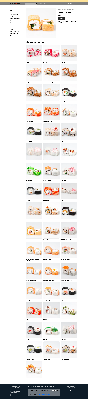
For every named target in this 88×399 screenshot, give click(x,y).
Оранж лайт (46, 200)
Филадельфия (47, 259)
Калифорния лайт (48, 121)
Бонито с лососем (66, 82)
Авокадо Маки (30, 359)
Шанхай (28, 339)
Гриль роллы (13, 22)
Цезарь (63, 319)
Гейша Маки (64, 101)
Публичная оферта (49, 386)
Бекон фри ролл (30, 379)
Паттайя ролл (29, 220)
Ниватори (63, 180)
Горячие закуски (14, 33)
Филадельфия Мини (66, 280)
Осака (62, 200)
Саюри (45, 220)
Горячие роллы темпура (15, 18)
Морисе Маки (47, 180)
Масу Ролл (29, 180)
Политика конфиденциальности (35, 386)
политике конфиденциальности (43, 394)
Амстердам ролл (65, 359)
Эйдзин (45, 339)
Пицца (11, 20)
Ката (44, 141)
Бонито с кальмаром (49, 82)
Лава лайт (63, 339)
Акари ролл (46, 359)
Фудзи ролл (64, 300)
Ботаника (45, 101)
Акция (11, 16)
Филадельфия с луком (32, 300)
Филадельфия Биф (66, 259)
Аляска (63, 62)
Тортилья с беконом (31, 239)
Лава (27, 160)
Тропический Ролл (66, 239)
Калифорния (29, 121)
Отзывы (12, 10)
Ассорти (28, 82)
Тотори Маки (46, 239)
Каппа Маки (29, 141)
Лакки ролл (64, 161)
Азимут (28, 62)
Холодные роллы (14, 14)
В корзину (61, 18)
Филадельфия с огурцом (50, 300)
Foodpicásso (14, 392)
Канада (63, 121)
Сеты (11, 29)
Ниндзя (28, 200)
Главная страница (61, 9)
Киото (62, 141)
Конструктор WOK (14, 31)
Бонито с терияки (30, 101)
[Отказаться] (58, 390)
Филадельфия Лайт (31, 280)
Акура (45, 62)
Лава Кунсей (46, 161)
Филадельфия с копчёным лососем (33, 260)
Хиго (27, 319)
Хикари (45, 319)
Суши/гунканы (13, 27)
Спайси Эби (64, 220)
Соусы (11, 35)
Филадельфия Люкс (48, 280)
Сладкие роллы (13, 25)
